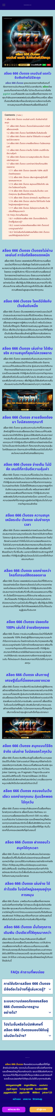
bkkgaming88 (13, 1085)
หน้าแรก (17, 1099)
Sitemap (37, 1099)
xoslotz (43, 1085)
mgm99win (30, 1085)
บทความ (27, 1099)
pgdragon (11, 1089)
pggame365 (10, 1092)
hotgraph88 (26, 1089)
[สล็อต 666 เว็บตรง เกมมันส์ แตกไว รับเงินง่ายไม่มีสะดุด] (27, 5)
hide (19, 115)
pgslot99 (24, 1092)
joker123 (47, 1092)
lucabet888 (41, 1089)
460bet (36, 1092)
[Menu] (4, 4)
